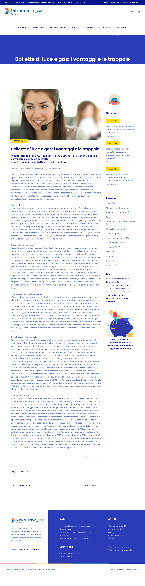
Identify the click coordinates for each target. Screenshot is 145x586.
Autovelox (116, 279)
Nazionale (110, 247)
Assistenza (127, 2)
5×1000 (111, 538)
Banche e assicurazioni (116, 212)
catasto (115, 282)
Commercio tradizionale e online (120, 221)
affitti (108, 279)
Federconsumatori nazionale (120, 550)
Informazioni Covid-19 (112, 2)
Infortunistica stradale (116, 238)
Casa (108, 217)
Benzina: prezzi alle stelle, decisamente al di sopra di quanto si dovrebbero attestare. (120, 177)
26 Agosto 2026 (112, 184)
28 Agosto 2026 (112, 136)
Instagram (36, 549)
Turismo (109, 265)
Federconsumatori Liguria (118, 547)
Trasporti (110, 256)
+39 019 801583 (18, 2)
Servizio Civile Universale (117, 298)
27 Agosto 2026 (112, 162)
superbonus (111, 302)
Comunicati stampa (115, 229)
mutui (128, 292)
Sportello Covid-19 (115, 529)
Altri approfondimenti (115, 208)
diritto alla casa (113, 288)
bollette (24, 471)
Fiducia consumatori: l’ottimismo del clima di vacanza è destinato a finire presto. (120, 129)
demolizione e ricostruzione (118, 285)
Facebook (25, 549)
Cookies (121, 569)
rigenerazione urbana (115, 295)
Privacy (113, 569)
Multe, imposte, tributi (115, 242)
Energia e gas (112, 233)
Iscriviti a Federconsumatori (119, 535)
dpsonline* (135, 569)
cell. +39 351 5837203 (68, 532)
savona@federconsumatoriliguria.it (40, 2)
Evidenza (125, 288)
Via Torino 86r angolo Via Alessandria (74, 526)
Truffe (108, 261)
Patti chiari (136, 2)
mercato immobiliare (115, 292)
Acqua (109, 203)
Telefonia (110, 252)
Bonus (108, 282)
